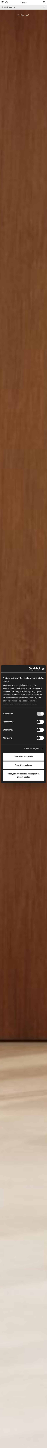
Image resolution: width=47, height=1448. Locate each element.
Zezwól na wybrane (23, 765)
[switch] (40, 722)
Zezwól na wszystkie (23, 757)
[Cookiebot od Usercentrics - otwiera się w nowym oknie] (29, 669)
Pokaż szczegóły (31, 748)
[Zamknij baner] (43, 669)
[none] (23, 1444)
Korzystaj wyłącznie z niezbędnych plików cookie (24, 775)
